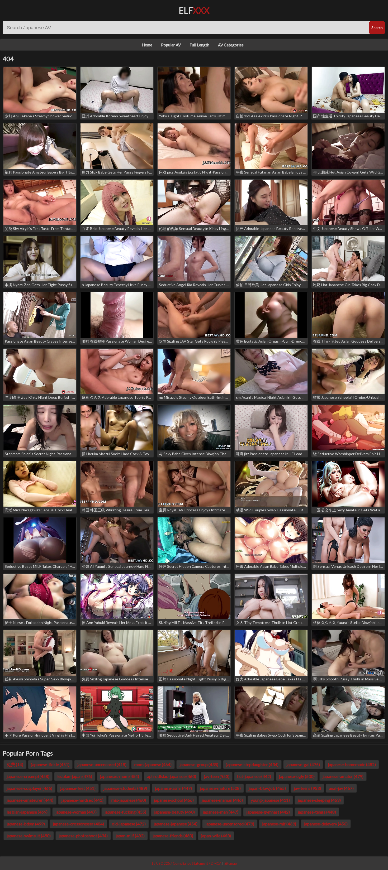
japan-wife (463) (216, 835)
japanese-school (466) (174, 799)
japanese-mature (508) (220, 788)
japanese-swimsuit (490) (29, 835)
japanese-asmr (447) (173, 788)
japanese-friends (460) (173, 835)
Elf (194, 10)
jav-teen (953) (216, 776)
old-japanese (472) (129, 823)
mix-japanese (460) (128, 799)
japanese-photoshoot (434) (83, 835)
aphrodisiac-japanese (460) (171, 776)
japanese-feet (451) (78, 788)
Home (147, 44)
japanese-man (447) (220, 811)
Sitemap (230, 863)
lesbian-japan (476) (74, 776)
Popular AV (171, 44)
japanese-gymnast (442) (268, 811)
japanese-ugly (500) (297, 776)
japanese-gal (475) (303, 764)
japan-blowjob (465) (267, 788)
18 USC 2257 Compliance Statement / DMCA (186, 863)
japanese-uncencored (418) (101, 764)
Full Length (199, 44)
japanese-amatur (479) (343, 776)
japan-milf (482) (130, 835)
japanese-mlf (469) (279, 823)
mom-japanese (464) (153, 764)
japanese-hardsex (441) (82, 799)
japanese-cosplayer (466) (29, 788)
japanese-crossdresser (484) (78, 823)
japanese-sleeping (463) (319, 799)
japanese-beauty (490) (174, 811)
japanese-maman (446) (222, 799)
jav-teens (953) (307, 788)
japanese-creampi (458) (28, 776)
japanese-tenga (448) (317, 811)
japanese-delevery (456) (326, 823)
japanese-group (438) (198, 764)
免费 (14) (15, 764)
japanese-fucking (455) (125, 811)
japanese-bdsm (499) (26, 823)
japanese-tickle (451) (50, 764)
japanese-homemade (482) (352, 764)
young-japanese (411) (270, 799)
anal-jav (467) (341, 788)
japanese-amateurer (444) (30, 799)
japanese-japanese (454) (175, 823)
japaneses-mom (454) (119, 776)
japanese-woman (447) (76, 811)
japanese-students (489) (125, 788)
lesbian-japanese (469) (27, 811)
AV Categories (231, 44)
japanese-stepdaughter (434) (252, 764)
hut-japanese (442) (254, 776)
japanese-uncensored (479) (229, 823)
